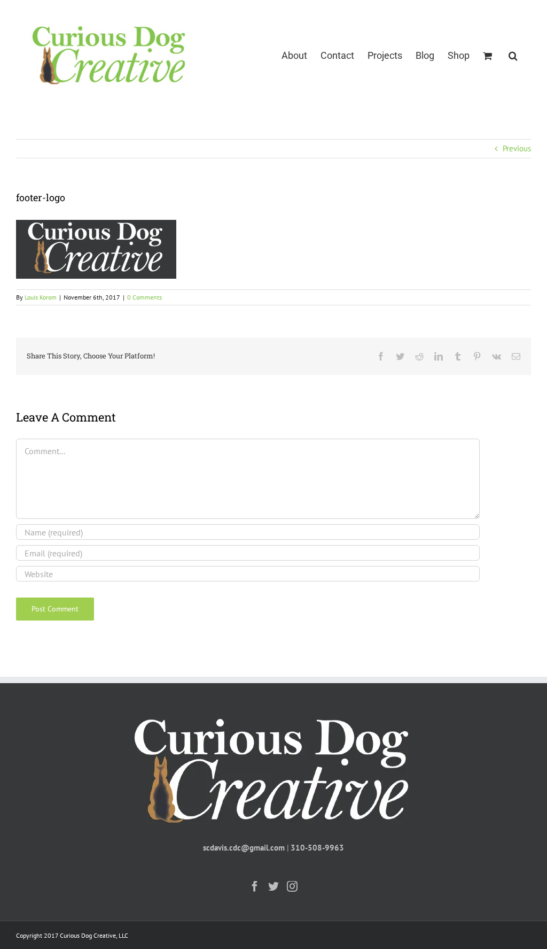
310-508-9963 (317, 848)
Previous (517, 148)
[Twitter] (273, 886)
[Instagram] (292, 886)
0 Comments (144, 297)
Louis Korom (41, 297)
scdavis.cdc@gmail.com (244, 848)
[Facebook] (254, 886)
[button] (513, 55)
